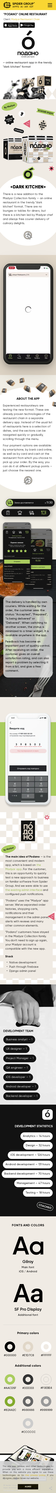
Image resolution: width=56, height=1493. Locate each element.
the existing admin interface (23, 890)
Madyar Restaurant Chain (25, 19)
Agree (28, 1487)
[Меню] (50, 5)
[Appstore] (11, 25)
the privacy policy (35, 1475)
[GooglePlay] (27, 25)
